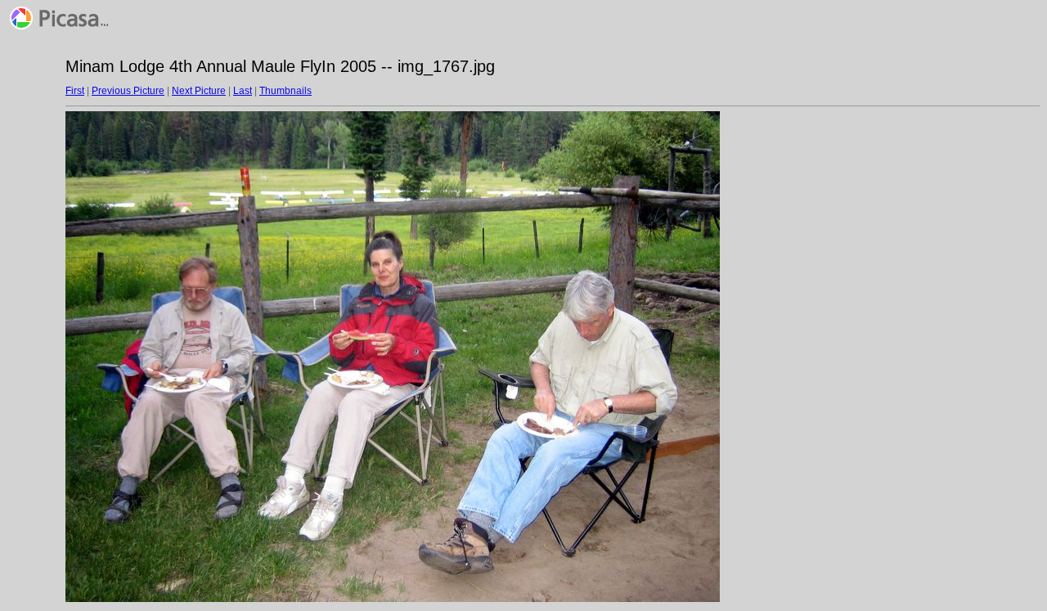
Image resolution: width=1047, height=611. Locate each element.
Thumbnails (285, 91)
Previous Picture (128, 91)
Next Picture (199, 91)
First (74, 91)
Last (242, 91)
